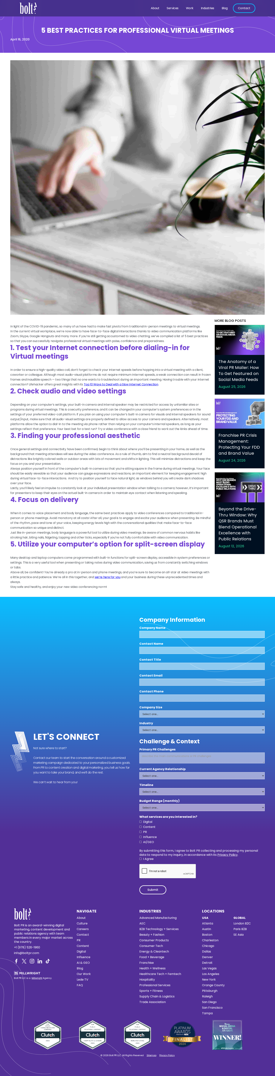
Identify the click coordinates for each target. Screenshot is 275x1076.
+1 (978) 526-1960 (27, 947)
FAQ (80, 985)
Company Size (150, 707)
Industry (146, 723)
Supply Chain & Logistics (157, 996)
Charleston (210, 940)
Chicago (208, 946)
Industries (207, 8)
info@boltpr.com (26, 953)
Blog (225, 8)
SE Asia (238, 935)
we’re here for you (107, 577)
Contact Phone (151, 691)
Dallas (206, 952)
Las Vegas (209, 968)
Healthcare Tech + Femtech (160, 974)
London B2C (242, 923)
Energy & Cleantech (154, 952)
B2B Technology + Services (159, 929)
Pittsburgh (209, 991)
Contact (244, 8)
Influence (83, 957)
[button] (155, 8)
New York (209, 980)
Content (83, 946)
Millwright (37, 978)
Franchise (146, 963)
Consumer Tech (151, 946)
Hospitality (147, 980)
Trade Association (152, 1002)
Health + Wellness (152, 968)
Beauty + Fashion (151, 935)
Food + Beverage (151, 957)
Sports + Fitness (151, 991)
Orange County (213, 985)
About (155, 8)
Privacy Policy (227, 855)
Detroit (207, 963)
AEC (142, 923)
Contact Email (151, 676)
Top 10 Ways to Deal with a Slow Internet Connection (121, 384)
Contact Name (151, 644)
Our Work (84, 974)
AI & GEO (83, 963)
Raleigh (207, 996)
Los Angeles (210, 974)
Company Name (152, 628)
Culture (82, 923)
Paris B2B (240, 929)
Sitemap (151, 1055)
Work (189, 8)
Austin (206, 929)
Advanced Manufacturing (158, 918)
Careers (83, 929)
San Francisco (212, 1008)
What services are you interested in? (168, 817)
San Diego (209, 1002)
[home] (29, 8)
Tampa (207, 1013)
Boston (207, 935)
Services (172, 8)
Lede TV (82, 980)
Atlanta (207, 923)
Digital (81, 952)
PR (78, 940)
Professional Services (154, 985)
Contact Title (150, 660)
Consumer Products (154, 940)
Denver (207, 957)
